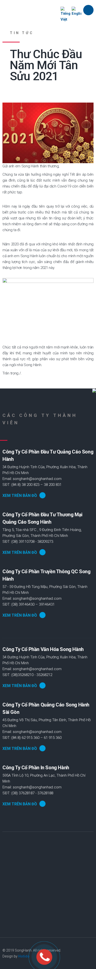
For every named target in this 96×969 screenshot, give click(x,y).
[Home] (35, 10)
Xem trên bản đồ (19, 495)
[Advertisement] (48, 889)
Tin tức (21, 33)
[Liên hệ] (44, 957)
